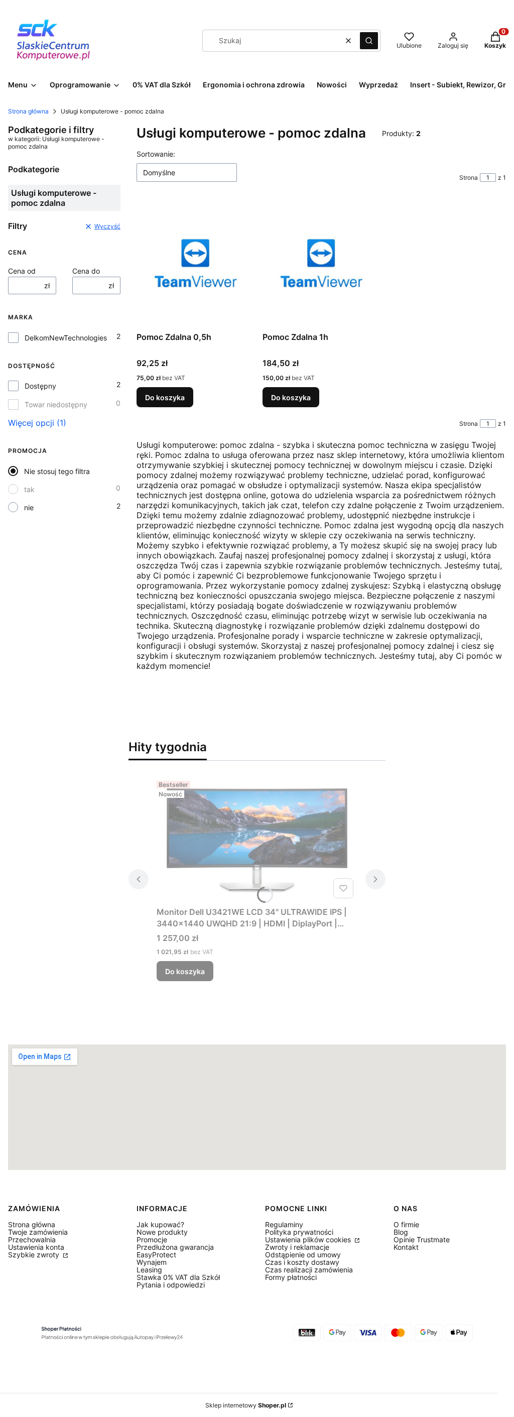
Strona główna (28, 111)
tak (29, 489)
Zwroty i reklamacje (297, 1247)
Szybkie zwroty (34, 1254)
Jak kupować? (160, 1224)
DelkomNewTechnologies (66, 337)
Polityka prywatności (299, 1232)
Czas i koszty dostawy (302, 1262)
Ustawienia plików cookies (309, 1239)
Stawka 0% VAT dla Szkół (178, 1277)
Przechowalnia (32, 1239)
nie (29, 507)
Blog (401, 1232)
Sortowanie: (156, 154)
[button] (369, 40)
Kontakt (406, 1247)
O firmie (406, 1224)
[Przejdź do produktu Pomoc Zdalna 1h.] (321, 264)
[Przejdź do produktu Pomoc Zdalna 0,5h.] (195, 264)
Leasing (149, 1269)
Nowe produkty (162, 1232)
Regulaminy (284, 1224)
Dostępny (40, 386)
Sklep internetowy (245, 1405)
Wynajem (152, 1262)
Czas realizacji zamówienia (309, 1269)
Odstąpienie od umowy (303, 1254)
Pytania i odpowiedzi (171, 1284)
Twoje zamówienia (38, 1232)
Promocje (152, 1239)
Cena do (86, 271)
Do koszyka (165, 397)
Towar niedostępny (56, 404)
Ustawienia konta (36, 1247)
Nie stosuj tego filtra (57, 471)
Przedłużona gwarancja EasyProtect (175, 1251)
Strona (468, 177)
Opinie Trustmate (422, 1239)
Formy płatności (291, 1277)
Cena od (22, 271)
